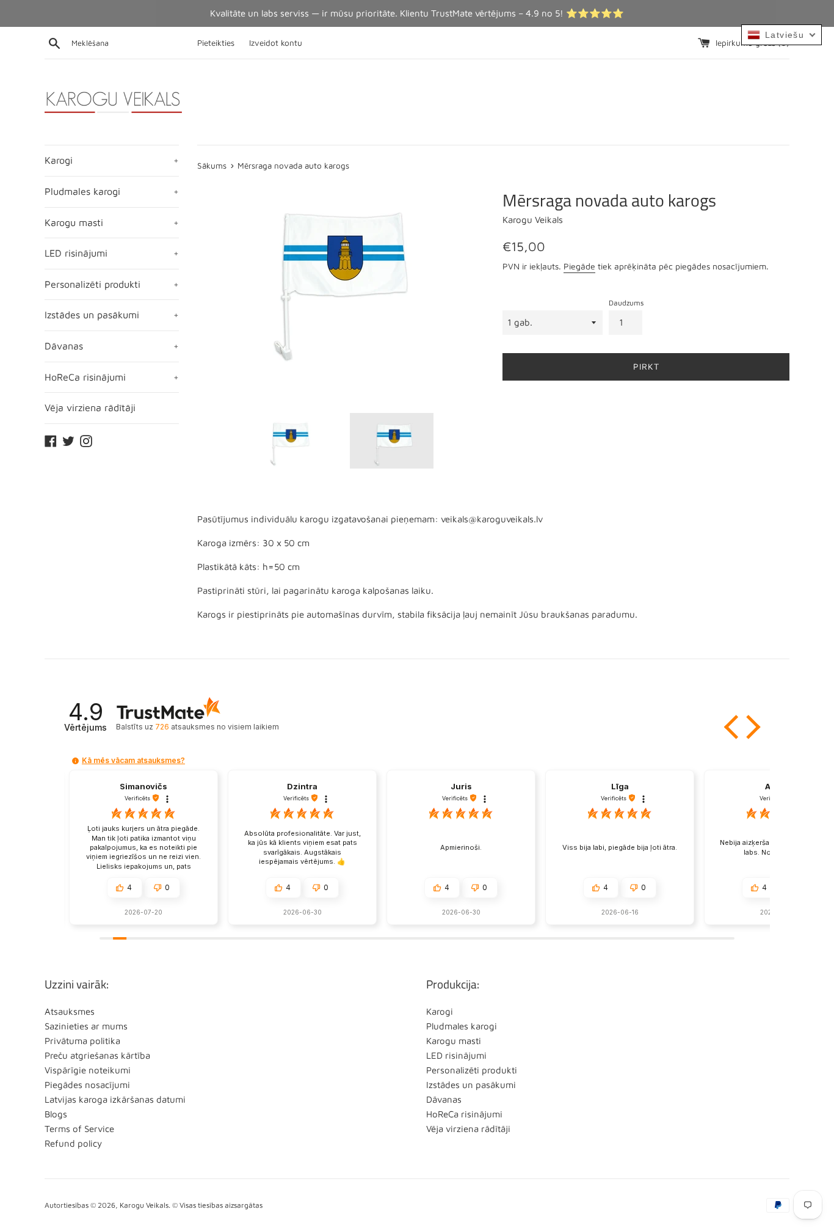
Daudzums (626, 302)
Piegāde (579, 266)
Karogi (112, 160)
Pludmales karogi (112, 191)
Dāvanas (112, 345)
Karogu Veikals (144, 1205)
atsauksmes (216, 726)
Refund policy (73, 1143)
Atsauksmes (70, 1011)
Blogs (56, 1114)
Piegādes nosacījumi (87, 1084)
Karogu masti (112, 222)
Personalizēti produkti (112, 284)
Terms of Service (79, 1128)
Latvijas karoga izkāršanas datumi (115, 1099)
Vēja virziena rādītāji (90, 407)
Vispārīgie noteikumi (88, 1070)
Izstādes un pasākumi (112, 314)
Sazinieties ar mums (86, 1026)
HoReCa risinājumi (112, 376)
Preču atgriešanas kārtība (97, 1055)
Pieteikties (215, 43)
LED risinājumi (112, 252)
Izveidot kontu (275, 43)
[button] (732, 727)
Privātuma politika (82, 1041)
